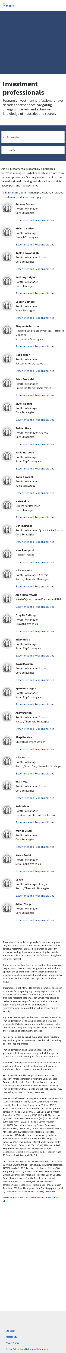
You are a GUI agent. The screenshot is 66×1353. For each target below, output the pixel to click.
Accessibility (11, 1336)
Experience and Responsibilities (35, 220)
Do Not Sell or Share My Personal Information (27, 1349)
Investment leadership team (19, 197)
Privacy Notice (12, 1342)
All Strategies (11, 137)
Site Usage (10, 1330)
